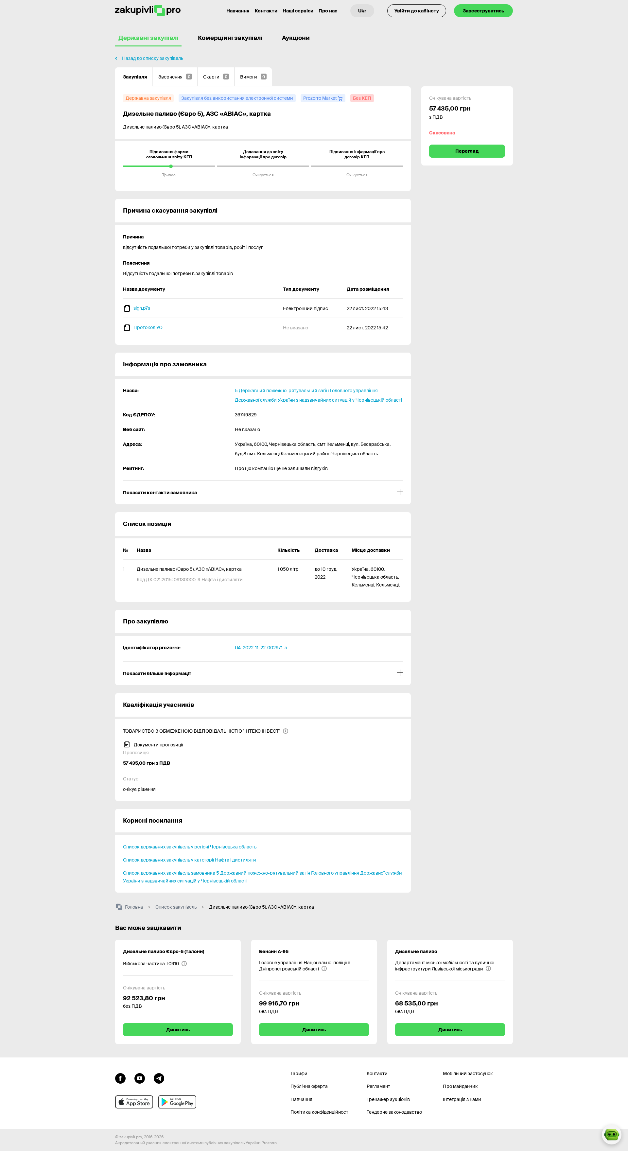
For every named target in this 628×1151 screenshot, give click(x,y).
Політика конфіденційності (319, 1112)
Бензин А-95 (273, 951)
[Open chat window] (611, 1134)
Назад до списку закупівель (152, 58)
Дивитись (178, 1030)
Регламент (378, 1086)
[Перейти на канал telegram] (159, 1078)
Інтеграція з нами (462, 1099)
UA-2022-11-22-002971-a (261, 648)
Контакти (266, 11)
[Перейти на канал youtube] (139, 1078)
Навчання (238, 11)
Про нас (328, 11)
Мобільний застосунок (468, 1073)
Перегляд (467, 151)
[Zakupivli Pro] (148, 10)
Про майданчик (460, 1086)
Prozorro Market (320, 98)
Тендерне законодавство (394, 1112)
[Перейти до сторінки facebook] (120, 1078)
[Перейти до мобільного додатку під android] (177, 1101)
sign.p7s (141, 308)
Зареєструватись (483, 11)
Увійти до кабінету (416, 11)
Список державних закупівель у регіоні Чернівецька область (189, 847)
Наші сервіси (298, 11)
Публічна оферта (309, 1086)
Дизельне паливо (416, 951)
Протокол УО (148, 327)
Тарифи (298, 1073)
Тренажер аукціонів (388, 1099)
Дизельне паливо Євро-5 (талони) (163, 951)
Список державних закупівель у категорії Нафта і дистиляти (189, 860)
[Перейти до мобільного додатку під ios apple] (134, 1101)
